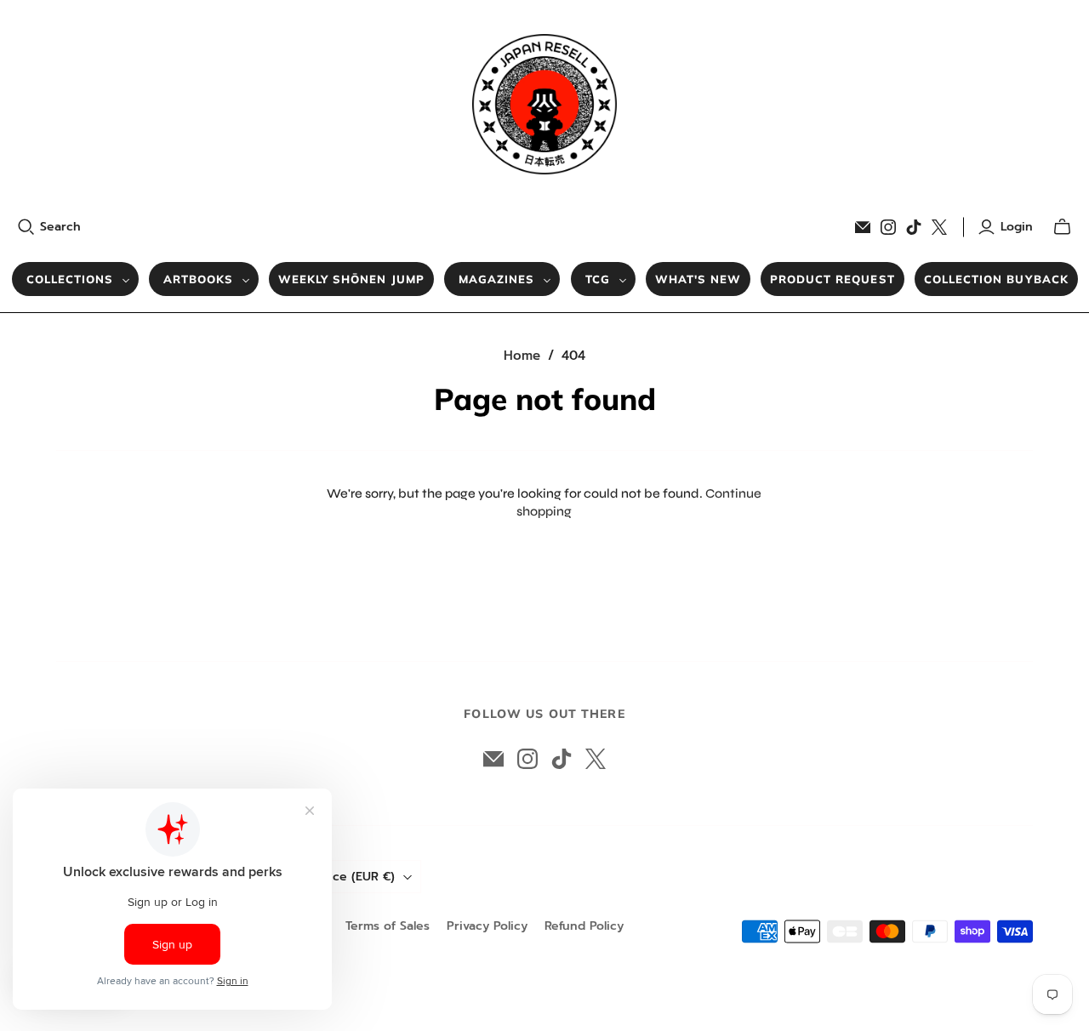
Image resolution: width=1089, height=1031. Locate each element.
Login (1017, 227)
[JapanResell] (544, 104)
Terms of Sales (387, 926)
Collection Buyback (996, 279)
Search (60, 227)
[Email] (862, 227)
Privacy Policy (487, 926)
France (351, 877)
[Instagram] (888, 227)
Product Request (832, 279)
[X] (939, 227)
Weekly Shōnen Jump (351, 279)
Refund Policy (584, 926)
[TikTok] (913, 227)
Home (522, 355)
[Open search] (26, 227)
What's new (698, 279)
